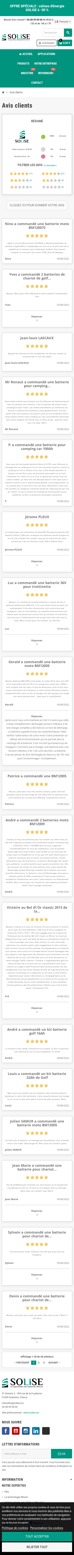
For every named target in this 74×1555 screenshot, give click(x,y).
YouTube (16, 1431)
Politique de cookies (15, 1528)
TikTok (46, 1431)
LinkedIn (36, 1431)
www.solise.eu (31, 1412)
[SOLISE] (16, 37)
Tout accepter (37, 1536)
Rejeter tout (37, 1547)
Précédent (21, 1362)
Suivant (54, 1362)
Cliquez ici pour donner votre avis (37, 205)
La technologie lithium (16, 1497)
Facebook (5, 1431)
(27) (62, 173)
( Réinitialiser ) (50, 165)
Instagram (26, 1431)
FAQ (6, 1491)
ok (63, 1454)
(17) (30, 173)
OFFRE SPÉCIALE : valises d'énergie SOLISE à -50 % (37, 8)
